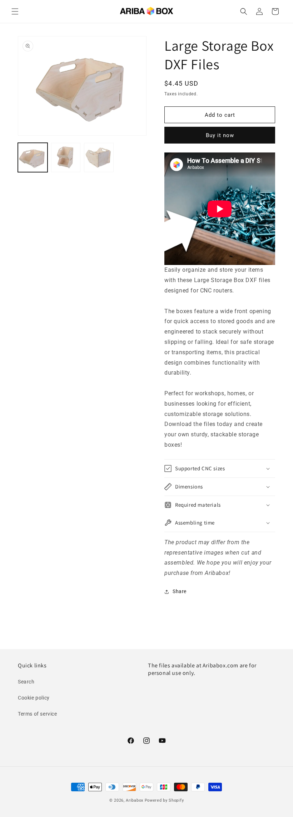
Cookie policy (34, 698)
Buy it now (220, 135)
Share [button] (180, 591)
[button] (15, 11)
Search (26, 682)
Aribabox (134, 800)
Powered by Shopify (164, 800)
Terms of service (37, 714)
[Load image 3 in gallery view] (99, 157)
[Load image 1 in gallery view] (33, 157)
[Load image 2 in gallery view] (66, 157)
